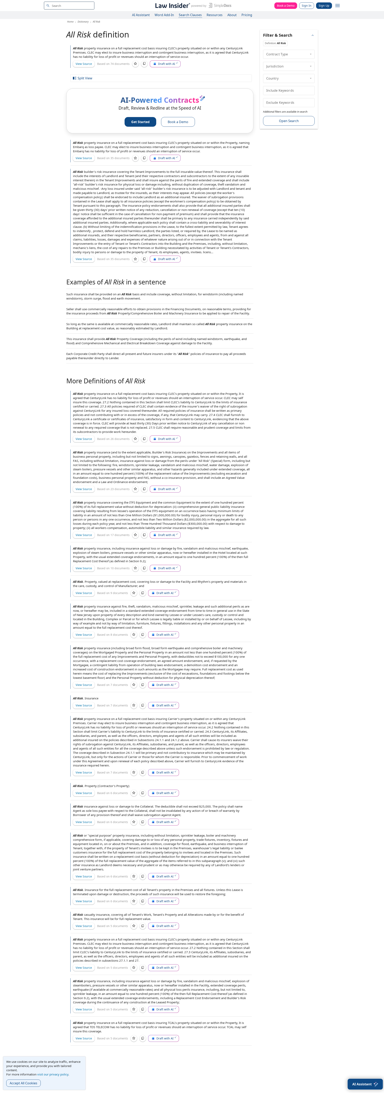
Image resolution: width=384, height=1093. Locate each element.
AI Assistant (141, 15)
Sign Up (324, 5)
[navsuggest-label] (69, 5)
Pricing (246, 15)
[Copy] (144, 64)
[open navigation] (337, 5)
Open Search (289, 121)
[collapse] (311, 54)
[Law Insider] (192, 5)
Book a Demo (286, 5)
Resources (215, 15)
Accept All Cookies (23, 1083)
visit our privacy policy (52, 1074)
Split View (85, 78)
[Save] (135, 64)
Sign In (306, 5)
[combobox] (69, 5)
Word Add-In (164, 15)
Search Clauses (190, 15)
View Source (84, 64)
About (232, 15)
